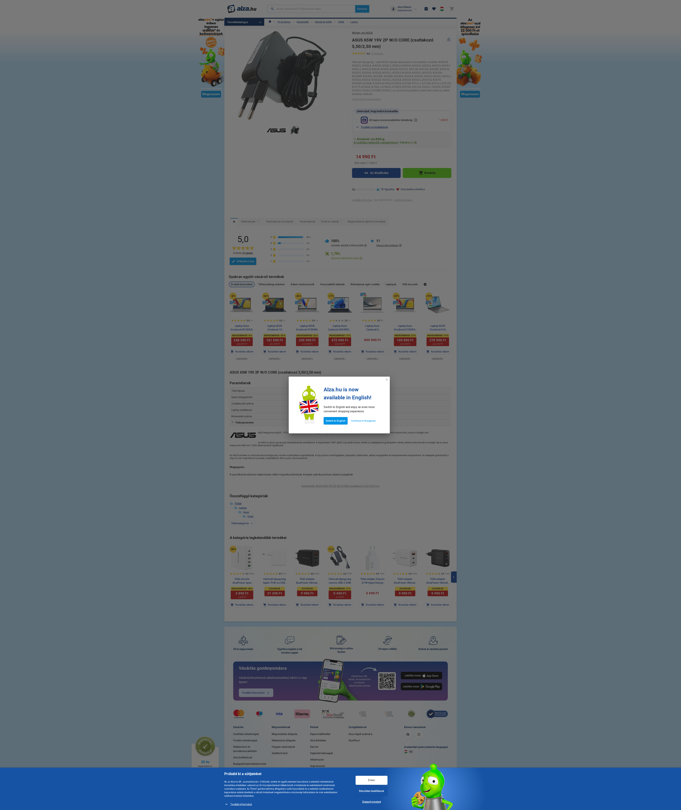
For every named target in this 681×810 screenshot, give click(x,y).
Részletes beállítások (371, 791)
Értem (371, 780)
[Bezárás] (387, 380)
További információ (241, 804)
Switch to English (335, 420)
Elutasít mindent (371, 801)
